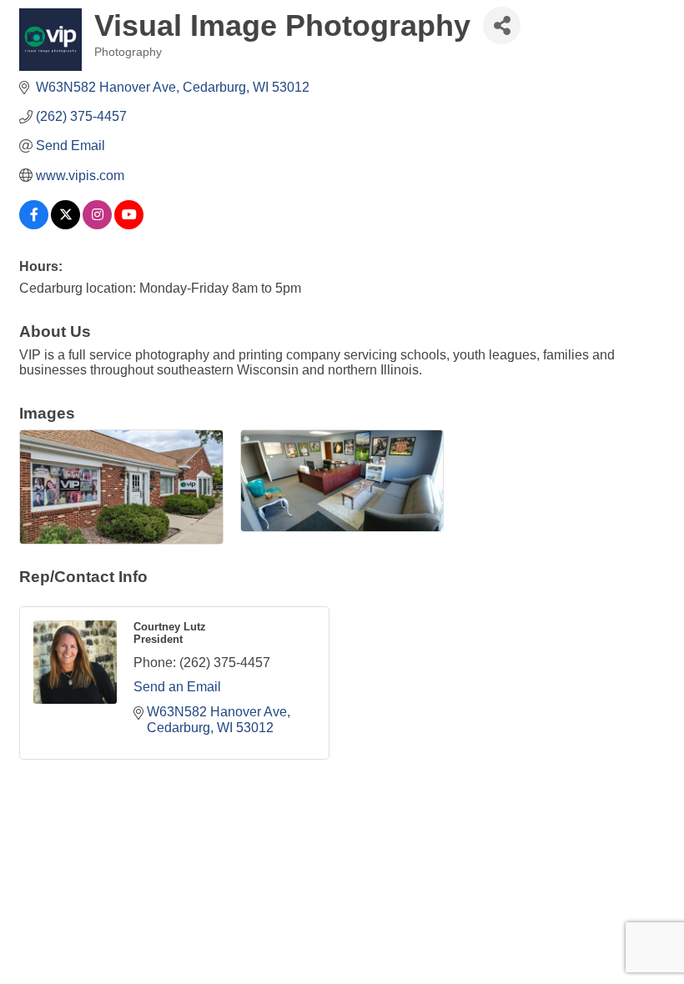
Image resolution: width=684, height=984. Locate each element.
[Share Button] (502, 25)
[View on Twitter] (65, 225)
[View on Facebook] (33, 225)
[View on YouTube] (128, 225)
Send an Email (177, 687)
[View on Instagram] (97, 225)
